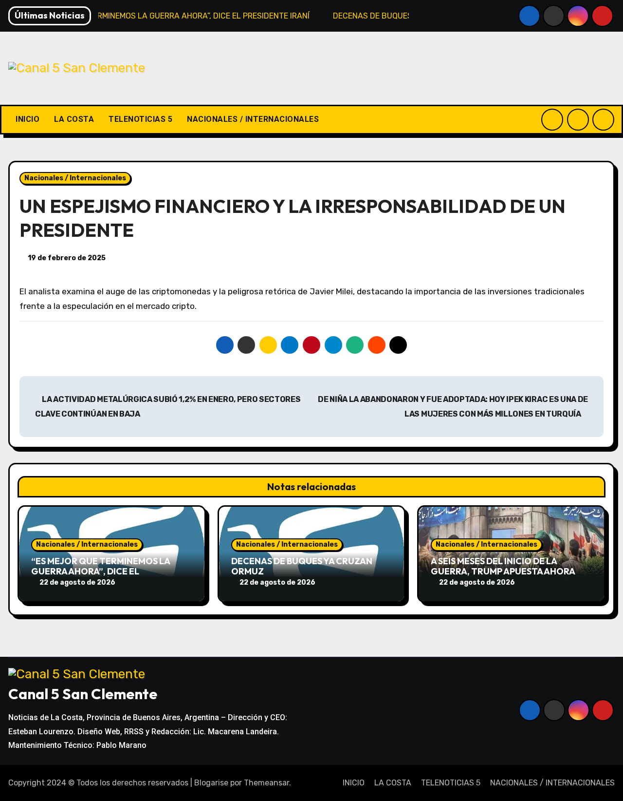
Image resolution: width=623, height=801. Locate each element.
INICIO (27, 119)
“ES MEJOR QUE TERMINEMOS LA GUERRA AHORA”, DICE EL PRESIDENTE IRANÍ (100, 571)
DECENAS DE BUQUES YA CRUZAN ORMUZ (301, 566)
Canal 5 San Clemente (82, 694)
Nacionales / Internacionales (75, 178)
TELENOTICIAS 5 (140, 119)
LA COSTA (74, 119)
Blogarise (211, 782)
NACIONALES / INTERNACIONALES (253, 119)
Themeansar (266, 782)
